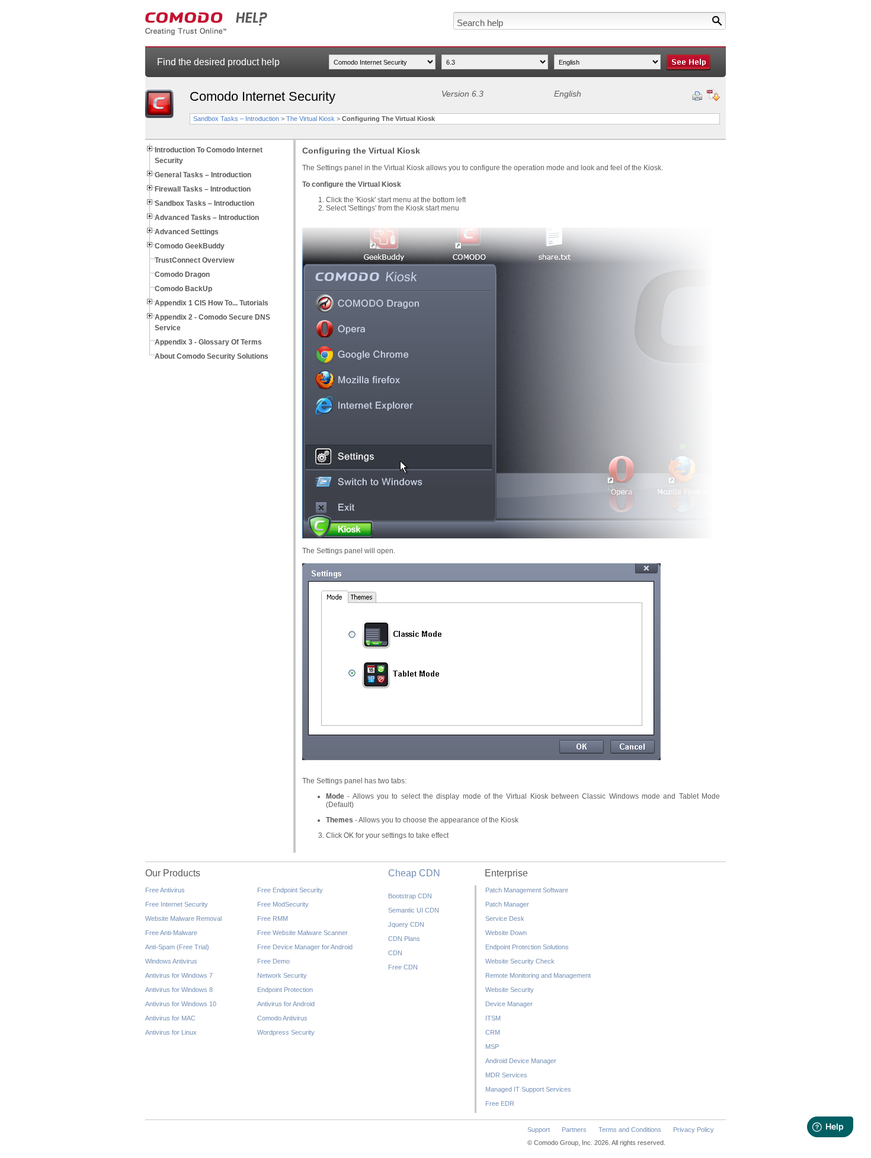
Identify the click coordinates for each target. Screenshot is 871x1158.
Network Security (282, 975)
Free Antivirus (165, 890)
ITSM (493, 1018)
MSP (492, 1046)
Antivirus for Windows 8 (179, 989)
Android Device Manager (520, 1060)
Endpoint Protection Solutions (527, 946)
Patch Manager (507, 904)
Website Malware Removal (183, 918)
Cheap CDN (414, 873)
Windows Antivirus (171, 961)
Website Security (509, 989)
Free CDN (403, 967)
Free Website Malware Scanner (302, 932)
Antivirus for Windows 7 (179, 975)
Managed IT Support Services (528, 1089)
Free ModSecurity (283, 904)
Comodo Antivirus (282, 1018)
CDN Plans (404, 938)
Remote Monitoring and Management (538, 975)
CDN (395, 952)
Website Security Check (520, 961)
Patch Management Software (526, 890)
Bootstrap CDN (410, 895)
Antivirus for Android (286, 1003)
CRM (492, 1032)
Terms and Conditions (629, 1129)
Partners (574, 1129)
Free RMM (272, 918)
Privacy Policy (693, 1129)
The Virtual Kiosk (310, 118)
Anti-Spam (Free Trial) (177, 946)
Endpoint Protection (285, 989)
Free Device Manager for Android (305, 946)
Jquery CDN (406, 924)
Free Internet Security (176, 904)
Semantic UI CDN (413, 910)
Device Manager (509, 1003)
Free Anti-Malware (171, 932)
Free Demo (273, 961)
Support (538, 1129)
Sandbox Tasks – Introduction (236, 118)
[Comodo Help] (206, 33)
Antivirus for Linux (171, 1032)
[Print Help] (697, 96)
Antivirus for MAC (170, 1018)
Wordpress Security (286, 1032)
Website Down (506, 932)
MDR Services (506, 1075)
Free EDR (499, 1103)
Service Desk (504, 918)
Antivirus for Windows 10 (180, 1003)
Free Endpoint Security (290, 890)
